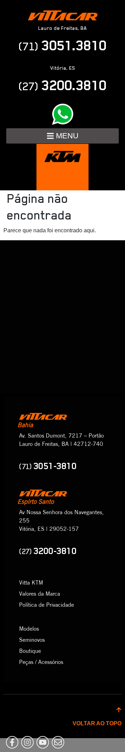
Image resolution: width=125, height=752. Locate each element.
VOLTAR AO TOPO (97, 723)
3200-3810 (47, 551)
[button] (62, 136)
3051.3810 (62, 45)
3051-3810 (47, 466)
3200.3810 (62, 85)
